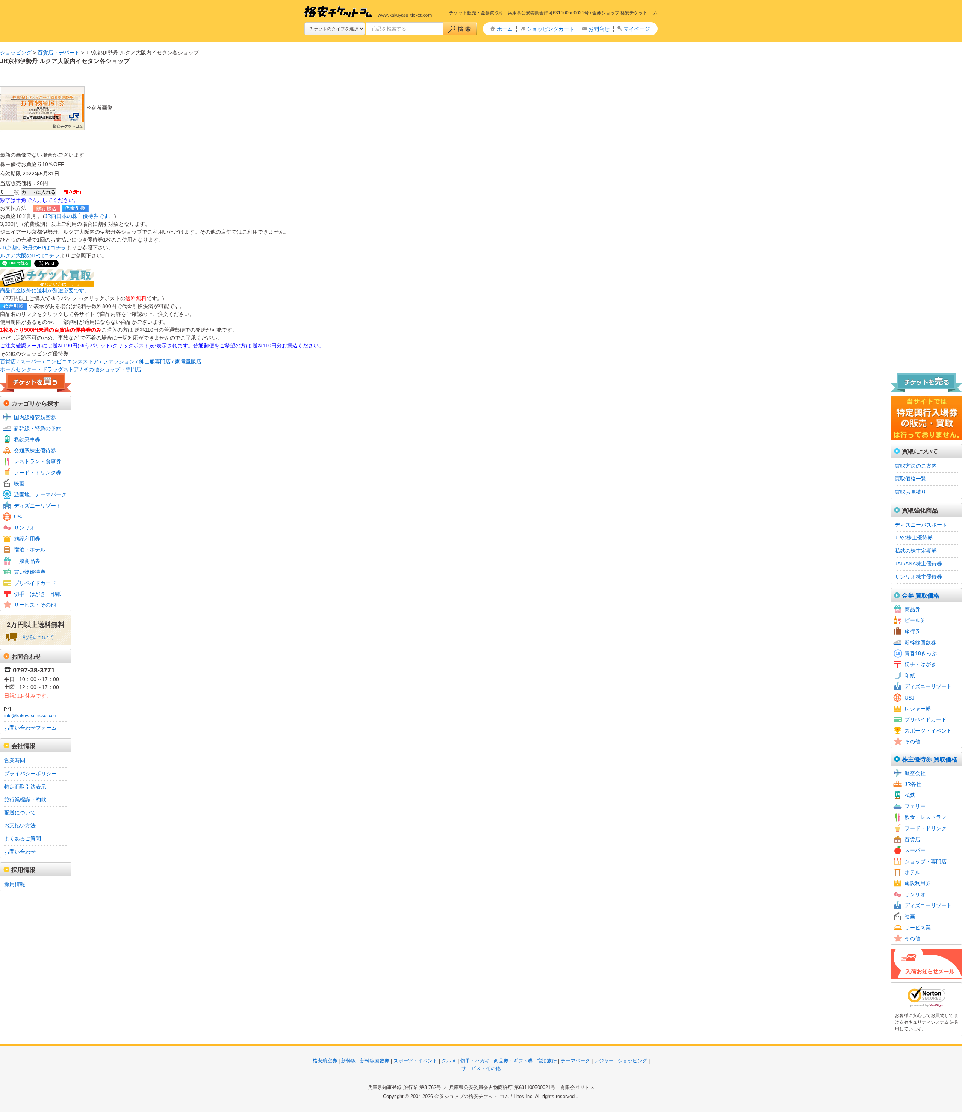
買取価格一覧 (910, 479)
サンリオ (24, 528)
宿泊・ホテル (29, 550)
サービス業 (918, 928)
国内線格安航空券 (35, 417)
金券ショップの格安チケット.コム (471, 1096)
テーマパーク (575, 1061)
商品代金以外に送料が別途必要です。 (44, 290)
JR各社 (913, 784)
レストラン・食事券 (37, 461)
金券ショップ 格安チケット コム (625, 12)
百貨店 (912, 839)
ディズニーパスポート (921, 525)
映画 (19, 483)
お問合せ (599, 29)
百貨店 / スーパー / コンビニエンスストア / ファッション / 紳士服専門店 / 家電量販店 (100, 361)
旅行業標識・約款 (25, 799)
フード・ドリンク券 (37, 473)
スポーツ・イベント (928, 731)
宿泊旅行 (547, 1061)
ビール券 (915, 620)
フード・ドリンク (926, 828)
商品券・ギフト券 (513, 1061)
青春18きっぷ (921, 653)
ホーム (505, 29)
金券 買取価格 (920, 595)
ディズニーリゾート (37, 506)
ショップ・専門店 (926, 861)
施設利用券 (27, 539)
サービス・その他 (35, 605)
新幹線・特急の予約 (37, 428)
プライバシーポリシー (30, 774)
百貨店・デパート (59, 53)
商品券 (912, 609)
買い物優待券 (29, 572)
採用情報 (14, 884)
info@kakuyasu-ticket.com (30, 715)
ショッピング (16, 53)
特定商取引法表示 (25, 787)
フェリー (915, 806)
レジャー (604, 1061)
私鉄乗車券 (27, 440)
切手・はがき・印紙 (37, 594)
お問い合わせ (20, 852)
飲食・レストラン (926, 817)
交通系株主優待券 (35, 450)
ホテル (912, 872)
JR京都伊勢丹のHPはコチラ (33, 248)
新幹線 (348, 1061)
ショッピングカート (550, 29)
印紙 (910, 675)
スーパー (915, 850)
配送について (38, 637)
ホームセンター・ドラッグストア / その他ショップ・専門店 (70, 369)
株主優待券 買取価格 (929, 759)
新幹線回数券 (920, 642)
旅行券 (912, 631)
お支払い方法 (20, 825)
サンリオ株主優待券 (918, 577)
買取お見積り (910, 492)
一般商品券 (27, 561)
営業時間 (14, 760)
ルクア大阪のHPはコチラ (30, 255)
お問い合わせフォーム (30, 728)
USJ (19, 517)
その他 (912, 742)
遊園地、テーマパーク (40, 494)
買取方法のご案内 (916, 466)
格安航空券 (325, 1061)
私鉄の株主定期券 (916, 551)
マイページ (637, 29)
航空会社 (915, 773)
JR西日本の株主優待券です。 (79, 216)
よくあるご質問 (22, 839)
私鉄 (910, 795)
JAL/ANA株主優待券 (918, 564)
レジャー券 (918, 709)
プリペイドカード (35, 583)
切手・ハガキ (475, 1061)
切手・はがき (920, 664)
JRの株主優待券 (914, 538)
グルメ (449, 1061)
